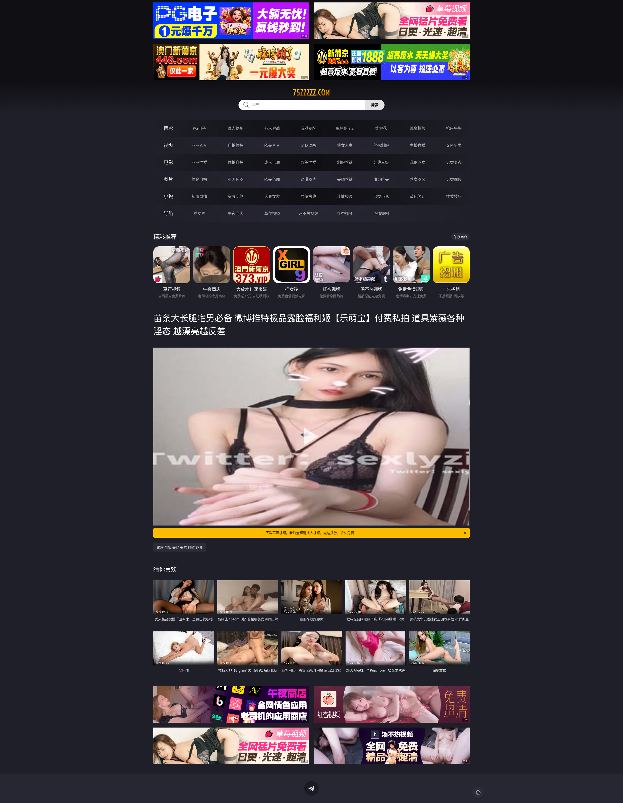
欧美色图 (272, 179)
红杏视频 (345, 213)
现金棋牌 (417, 128)
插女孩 (199, 213)
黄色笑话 (417, 196)
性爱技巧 (454, 196)
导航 (168, 213)
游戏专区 (308, 128)
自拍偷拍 (235, 145)
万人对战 (272, 128)
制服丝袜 (345, 162)
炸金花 (381, 128)
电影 (168, 162)
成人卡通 (272, 162)
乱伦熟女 (417, 162)
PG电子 (199, 128)
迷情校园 (345, 196)
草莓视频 (272, 213)
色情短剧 (381, 213)
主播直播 (417, 145)
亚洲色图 (235, 179)
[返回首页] (478, 792)
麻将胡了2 (345, 128)
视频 (168, 145)
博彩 (168, 128)
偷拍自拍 (235, 162)
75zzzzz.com (311, 92)
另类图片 (454, 179)
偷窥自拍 (199, 179)
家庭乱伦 (235, 196)
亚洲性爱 (199, 162)
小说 (168, 196)
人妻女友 (272, 196)
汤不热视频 (308, 213)
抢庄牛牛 (454, 128)
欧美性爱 (308, 162)
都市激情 (199, 196)
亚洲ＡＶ (199, 145)
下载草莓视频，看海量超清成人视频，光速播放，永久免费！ (311, 532)
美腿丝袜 (345, 179)
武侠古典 (308, 196)
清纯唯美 (381, 179)
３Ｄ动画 (308, 145)
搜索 (375, 105)
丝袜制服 (381, 145)
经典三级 (381, 162)
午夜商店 (235, 213)
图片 (168, 179)
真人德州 (235, 128)
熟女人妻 (345, 145)
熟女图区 (417, 179)
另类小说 (381, 196)
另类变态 (454, 162)
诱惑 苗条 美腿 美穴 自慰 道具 (179, 547)
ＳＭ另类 (454, 145)
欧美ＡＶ (272, 145)
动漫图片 (308, 179)
